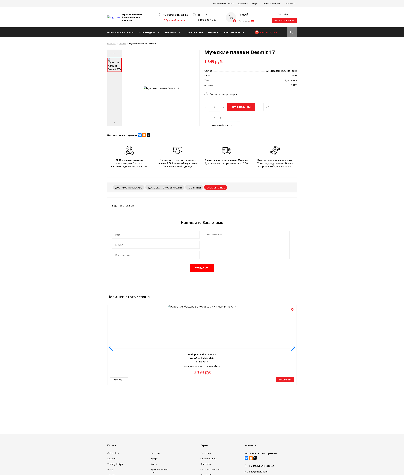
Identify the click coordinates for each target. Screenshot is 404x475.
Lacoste (111, 458)
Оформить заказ (284, 20)
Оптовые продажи (210, 469)
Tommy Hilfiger (115, 464)
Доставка (243, 3)
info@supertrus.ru (258, 471)
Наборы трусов (234, 32)
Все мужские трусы (120, 32)
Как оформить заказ (223, 3)
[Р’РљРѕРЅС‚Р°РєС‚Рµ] (140, 135)
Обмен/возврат (208, 458)
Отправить (202, 268)
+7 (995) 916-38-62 (175, 15)
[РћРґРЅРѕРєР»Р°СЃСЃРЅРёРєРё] (144, 135)
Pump (110, 469)
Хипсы (154, 464)
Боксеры (155, 452)
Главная (111, 43)
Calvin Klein (195, 32)
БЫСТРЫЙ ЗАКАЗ (222, 125)
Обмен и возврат (271, 3)
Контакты (289, 3)
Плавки (213, 32)
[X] (148, 135)
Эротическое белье (159, 471)
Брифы (154, 458)
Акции (255, 3)
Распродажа (268, 32)
